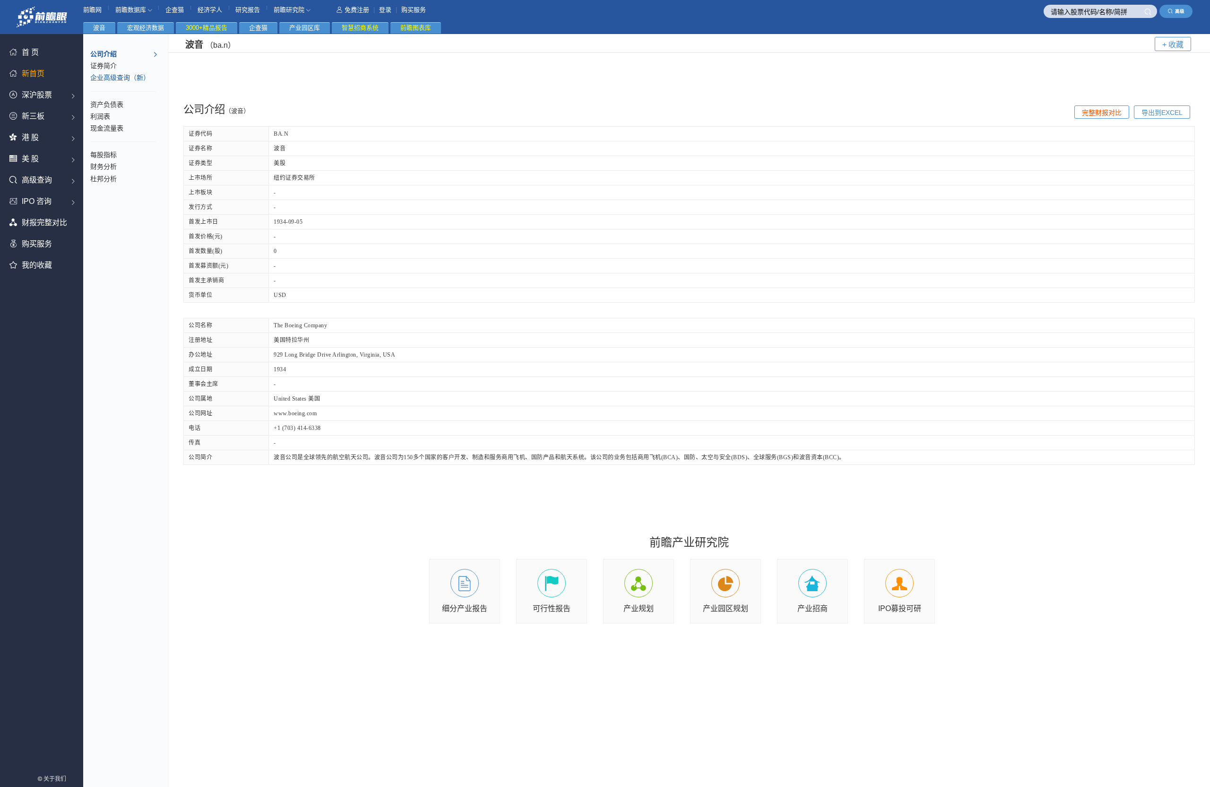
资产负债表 (106, 104)
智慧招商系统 (360, 27)
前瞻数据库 (131, 9)
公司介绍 (103, 54)
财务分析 (103, 166)
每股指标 (103, 154)
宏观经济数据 (145, 27)
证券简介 (103, 66)
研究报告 (247, 9)
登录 (385, 9)
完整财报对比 (1102, 112)
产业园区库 (304, 27)
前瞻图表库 (415, 27)
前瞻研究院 (290, 9)
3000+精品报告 (206, 27)
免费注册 (357, 9)
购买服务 (413, 9)
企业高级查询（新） (120, 77)
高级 (1179, 11)
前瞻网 (92, 9)
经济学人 (210, 9)
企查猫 (174, 9)
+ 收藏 (1173, 45)
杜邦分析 (103, 179)
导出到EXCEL (1162, 112)
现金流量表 (106, 128)
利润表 (100, 116)
